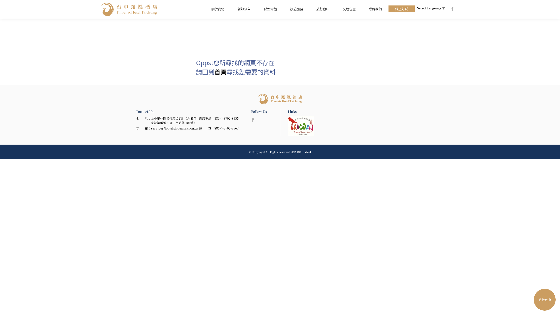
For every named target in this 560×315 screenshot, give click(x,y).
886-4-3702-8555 (226, 118)
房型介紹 (270, 9)
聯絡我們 (375, 9)
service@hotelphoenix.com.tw (174, 128)
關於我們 (217, 9)
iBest (308, 152)
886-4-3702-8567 (226, 128)
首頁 (220, 71)
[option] (305, 126)
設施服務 (296, 9)
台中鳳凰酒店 (129, 9)
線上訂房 (401, 9)
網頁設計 (296, 152)
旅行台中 (322, 9)
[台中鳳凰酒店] (280, 99)
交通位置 (349, 9)
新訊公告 (244, 9)
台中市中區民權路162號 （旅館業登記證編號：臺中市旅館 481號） (173, 120)
